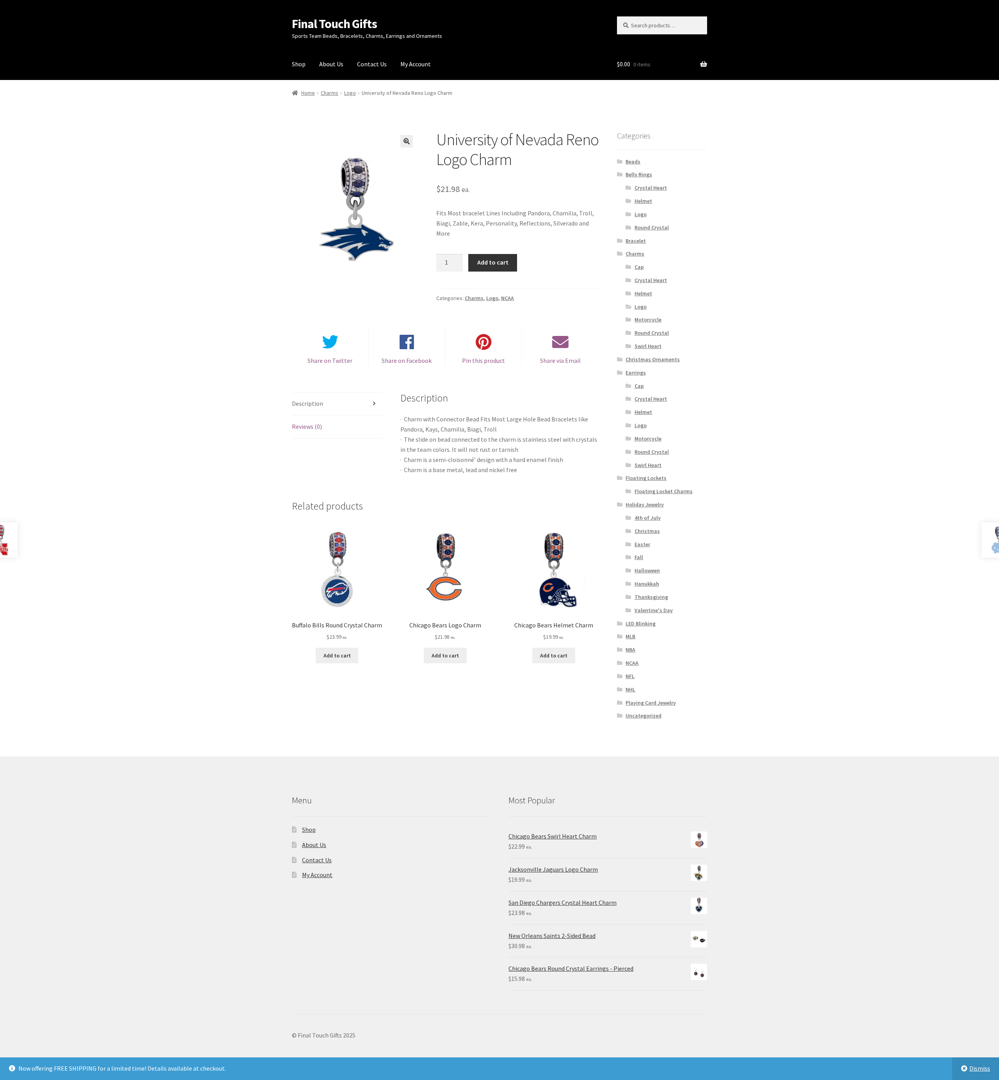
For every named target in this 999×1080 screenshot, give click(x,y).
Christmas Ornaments (653, 359)
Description (307, 403)
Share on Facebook (407, 360)
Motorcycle (648, 319)
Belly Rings (639, 174)
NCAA (507, 298)
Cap (639, 266)
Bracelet (636, 240)
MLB (630, 636)
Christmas (647, 531)
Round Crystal (652, 227)
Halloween (647, 570)
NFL (630, 676)
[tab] (337, 404)
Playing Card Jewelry (651, 702)
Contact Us (372, 64)
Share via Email (560, 360)
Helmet (643, 200)
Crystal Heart (651, 187)
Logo (350, 92)
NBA (630, 649)
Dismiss (979, 1068)
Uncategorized (643, 715)
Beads (633, 161)
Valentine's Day (654, 610)
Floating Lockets (646, 477)
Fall (639, 557)
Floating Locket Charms (664, 491)
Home (308, 92)
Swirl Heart (648, 346)
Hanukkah (647, 583)
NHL (630, 689)
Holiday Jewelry (645, 504)
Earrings (636, 372)
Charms (329, 92)
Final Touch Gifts (334, 24)
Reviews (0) (307, 426)
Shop (299, 64)
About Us (331, 64)
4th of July (648, 517)
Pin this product (483, 360)
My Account (415, 64)
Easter (642, 544)
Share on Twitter (330, 360)
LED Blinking (641, 623)
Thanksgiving (651, 596)
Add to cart (492, 262)
